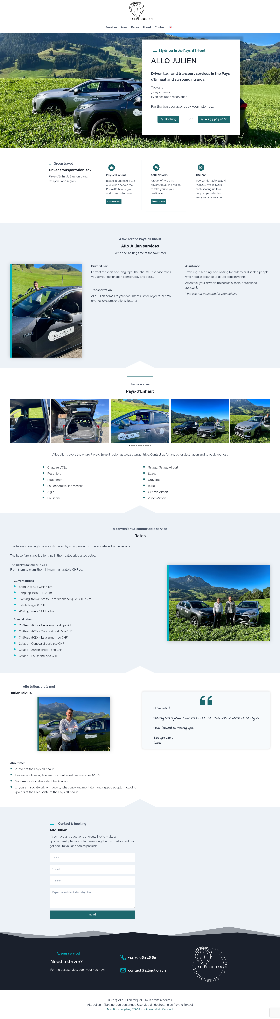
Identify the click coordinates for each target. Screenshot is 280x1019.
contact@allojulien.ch (147, 970)
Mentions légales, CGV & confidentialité (133, 1009)
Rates (135, 27)
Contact (160, 27)
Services (111, 27)
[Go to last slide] (12, 421)
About (146, 27)
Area (124, 27)
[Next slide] (267, 421)
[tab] (129, 445)
